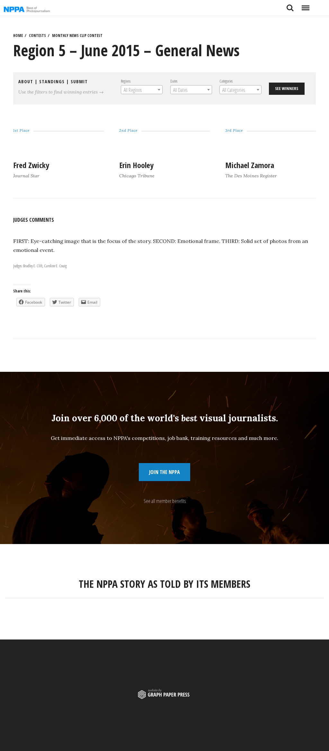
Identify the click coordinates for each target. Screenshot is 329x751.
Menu (305, 5)
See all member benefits (165, 501)
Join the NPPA (164, 472)
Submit (79, 81)
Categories (226, 81)
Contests (37, 35)
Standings (52, 81)
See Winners (286, 88)
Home (18, 35)
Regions (125, 81)
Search (290, 5)
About (25, 81)
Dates (173, 81)
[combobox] (141, 89)
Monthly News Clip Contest (77, 35)
